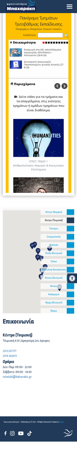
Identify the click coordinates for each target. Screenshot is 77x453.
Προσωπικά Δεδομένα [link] (11, 422)
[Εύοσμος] (70, 228)
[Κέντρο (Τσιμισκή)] (70, 220)
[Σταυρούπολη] (70, 237)
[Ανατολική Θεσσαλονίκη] (70, 270)
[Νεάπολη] (70, 245)
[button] (69, 6)
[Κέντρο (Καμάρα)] (70, 212)
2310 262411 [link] (10, 356)
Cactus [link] (61, 422)
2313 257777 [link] (9, 351)
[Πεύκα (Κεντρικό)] (70, 253)
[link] (72, 278)
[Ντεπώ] (70, 286)
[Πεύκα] (70, 261)
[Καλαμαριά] (70, 294)
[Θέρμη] (70, 311)
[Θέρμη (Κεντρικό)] (70, 302)
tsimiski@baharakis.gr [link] (17, 377)
